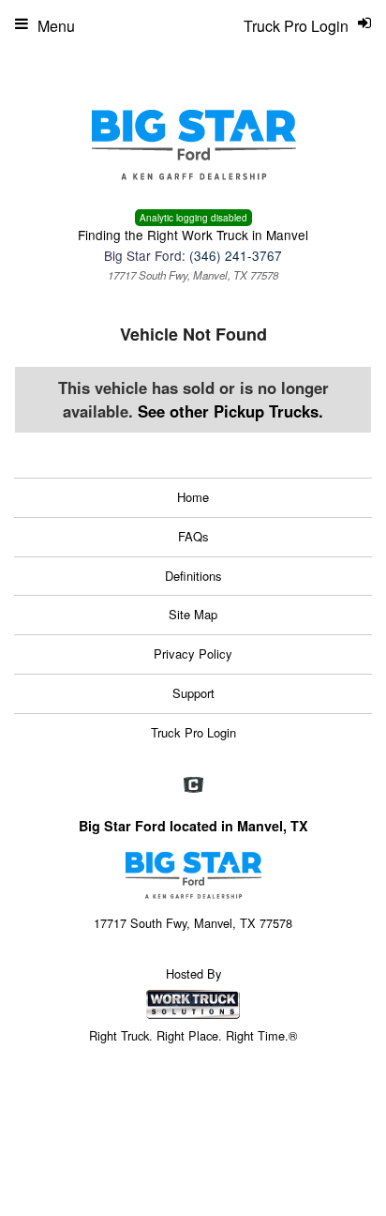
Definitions (193, 576)
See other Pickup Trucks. (230, 411)
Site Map (193, 614)
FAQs (193, 536)
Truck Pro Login (193, 732)
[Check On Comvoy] (193, 785)
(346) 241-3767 (235, 255)
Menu (56, 26)
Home (193, 497)
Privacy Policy (193, 653)
